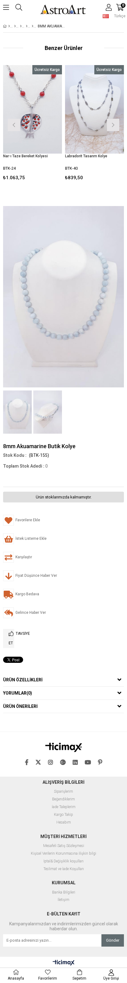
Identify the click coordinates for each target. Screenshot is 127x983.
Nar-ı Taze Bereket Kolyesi (25, 156)
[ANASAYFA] (9, 26)
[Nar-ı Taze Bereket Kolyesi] (32, 109)
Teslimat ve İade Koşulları (63, 869)
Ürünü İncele (44, 124)
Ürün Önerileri (20, 706)
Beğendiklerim (63, 799)
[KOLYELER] (21, 26)
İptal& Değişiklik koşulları (63, 861)
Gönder (112, 940)
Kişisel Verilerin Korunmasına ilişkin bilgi (63, 854)
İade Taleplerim (64, 807)
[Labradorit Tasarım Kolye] (94, 109)
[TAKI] (15, 26)
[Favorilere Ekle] (32, 124)
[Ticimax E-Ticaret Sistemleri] (64, 963)
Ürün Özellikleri (23, 679)
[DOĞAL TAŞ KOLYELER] (26, 26)
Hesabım (63, 822)
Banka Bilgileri (63, 892)
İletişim (63, 900)
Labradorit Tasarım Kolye (86, 156)
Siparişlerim (63, 792)
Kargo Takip (63, 815)
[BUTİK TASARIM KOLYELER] (32, 26)
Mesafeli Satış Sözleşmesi (63, 846)
